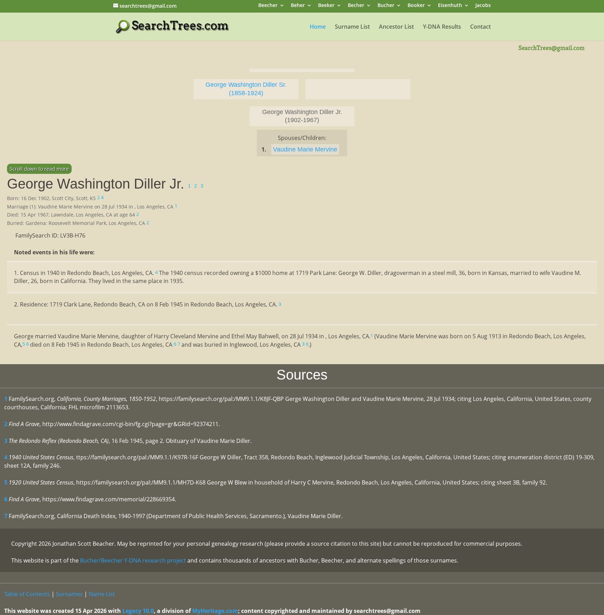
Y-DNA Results (442, 27)
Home (318, 27)
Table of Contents (27, 594)
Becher (356, 5)
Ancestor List (396, 27)
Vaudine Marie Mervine (305, 149)
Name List (102, 594)
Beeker (326, 5)
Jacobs (483, 5)
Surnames (69, 594)
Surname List (352, 27)
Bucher (386, 5)
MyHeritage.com (215, 611)
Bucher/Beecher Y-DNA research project (133, 560)
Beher (298, 5)
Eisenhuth (450, 5)
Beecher (268, 5)
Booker (416, 5)
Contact (480, 27)
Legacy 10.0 (138, 611)
